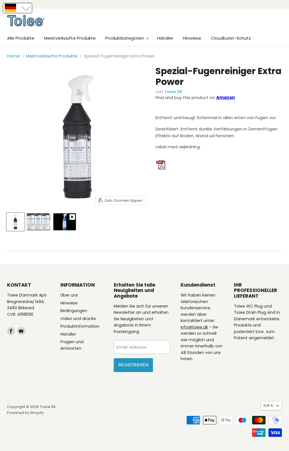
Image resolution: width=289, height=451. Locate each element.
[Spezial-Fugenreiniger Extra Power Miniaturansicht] (15, 222)
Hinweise (192, 38)
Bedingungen (73, 310)
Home (13, 55)
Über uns (69, 295)
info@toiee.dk (194, 327)
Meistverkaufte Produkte (70, 38)
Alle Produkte (20, 38)
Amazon (225, 97)
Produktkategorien (125, 38)
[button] (17, 8)
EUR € (268, 405)
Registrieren (133, 365)
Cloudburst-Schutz (231, 38)
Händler (165, 38)
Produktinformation (79, 326)
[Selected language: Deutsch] (17, 8)
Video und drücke (78, 318)
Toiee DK (173, 92)
